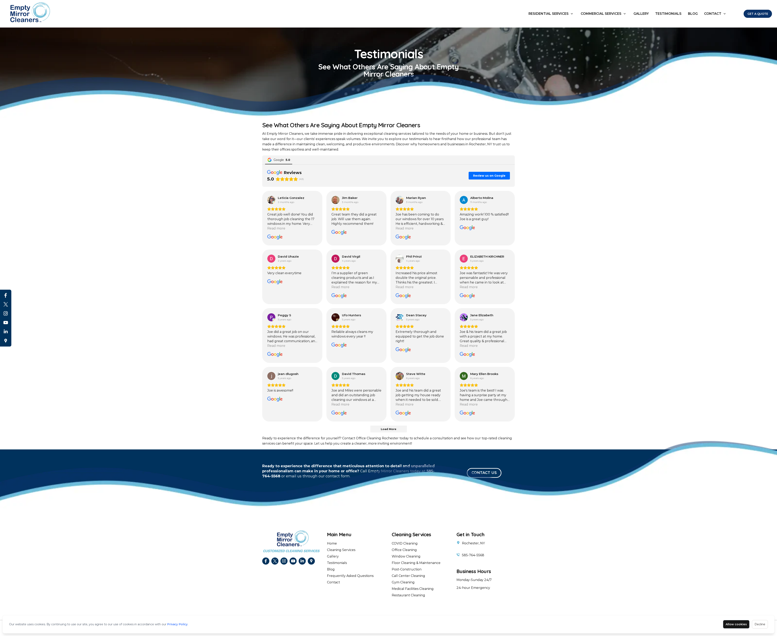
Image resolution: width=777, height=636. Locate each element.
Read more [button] (276, 228)
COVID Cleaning (405, 543)
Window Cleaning (406, 556)
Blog (693, 14)
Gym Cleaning (403, 582)
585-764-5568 (473, 555)
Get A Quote (757, 14)
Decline (760, 624)
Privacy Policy (177, 624)
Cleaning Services (341, 550)
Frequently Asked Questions (350, 576)
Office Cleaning (404, 550)
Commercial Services (601, 14)
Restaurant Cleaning (408, 595)
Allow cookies (736, 624)
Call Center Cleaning (408, 576)
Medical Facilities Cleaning (413, 589)
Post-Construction (406, 569)
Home (332, 543)
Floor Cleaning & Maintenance (416, 563)
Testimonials (668, 14)
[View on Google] (271, 200)
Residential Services (549, 14)
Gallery (641, 14)
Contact (712, 14)
